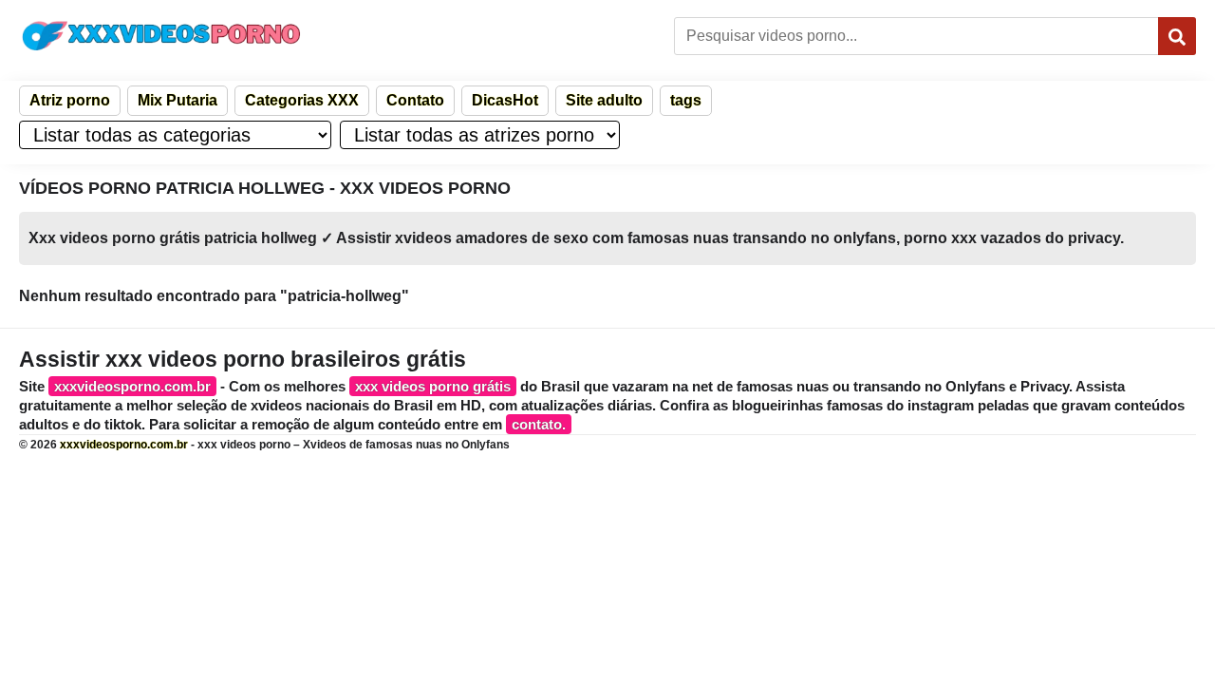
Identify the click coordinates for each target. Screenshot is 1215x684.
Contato (415, 100)
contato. (539, 424)
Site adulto (604, 100)
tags (685, 100)
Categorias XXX (302, 100)
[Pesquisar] (1177, 36)
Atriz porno (69, 100)
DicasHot (505, 100)
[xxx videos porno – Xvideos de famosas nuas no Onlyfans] (161, 35)
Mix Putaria (177, 100)
